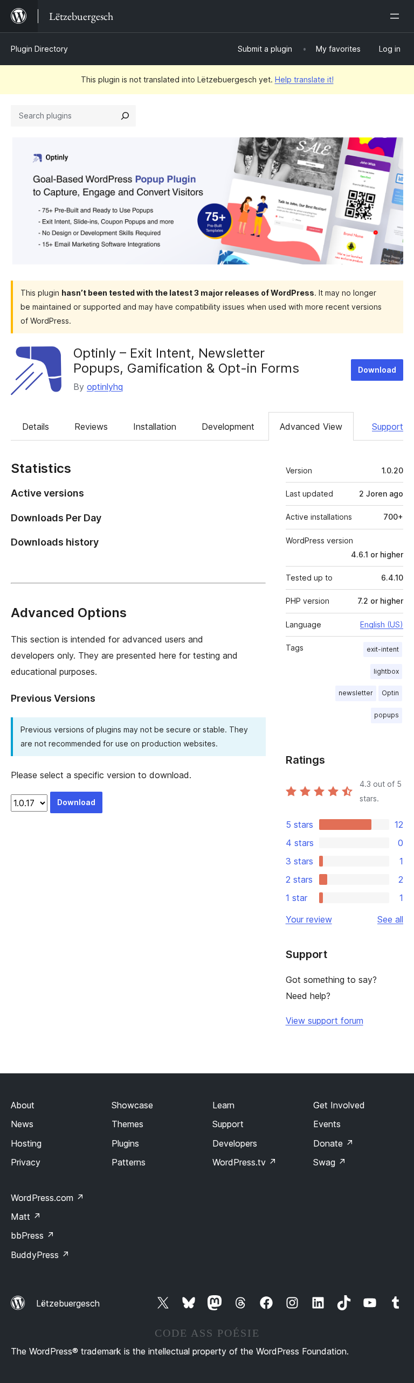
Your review (309, 919)
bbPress (32, 1235)
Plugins (125, 1143)
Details (35, 426)
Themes (127, 1124)
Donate (333, 1143)
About (22, 1105)
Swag (329, 1162)
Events (327, 1124)
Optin (390, 693)
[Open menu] (397, 16)
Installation (154, 426)
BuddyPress (40, 1254)
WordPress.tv (244, 1162)
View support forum (324, 1020)
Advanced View (311, 426)
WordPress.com (47, 1197)
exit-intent (383, 649)
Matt (26, 1216)
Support (387, 426)
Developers (234, 1143)
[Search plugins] (125, 116)
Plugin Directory (39, 48)
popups (386, 715)
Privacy (25, 1162)
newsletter (356, 693)
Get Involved (339, 1105)
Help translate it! (304, 79)
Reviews (91, 426)
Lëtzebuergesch (68, 1303)
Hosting (26, 1143)
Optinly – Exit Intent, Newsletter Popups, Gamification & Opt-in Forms (186, 360)
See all (390, 919)
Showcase (132, 1105)
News (22, 1124)
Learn (223, 1105)
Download (377, 369)
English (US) (381, 624)
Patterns (129, 1162)
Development (228, 426)
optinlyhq (105, 386)
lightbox (386, 671)
